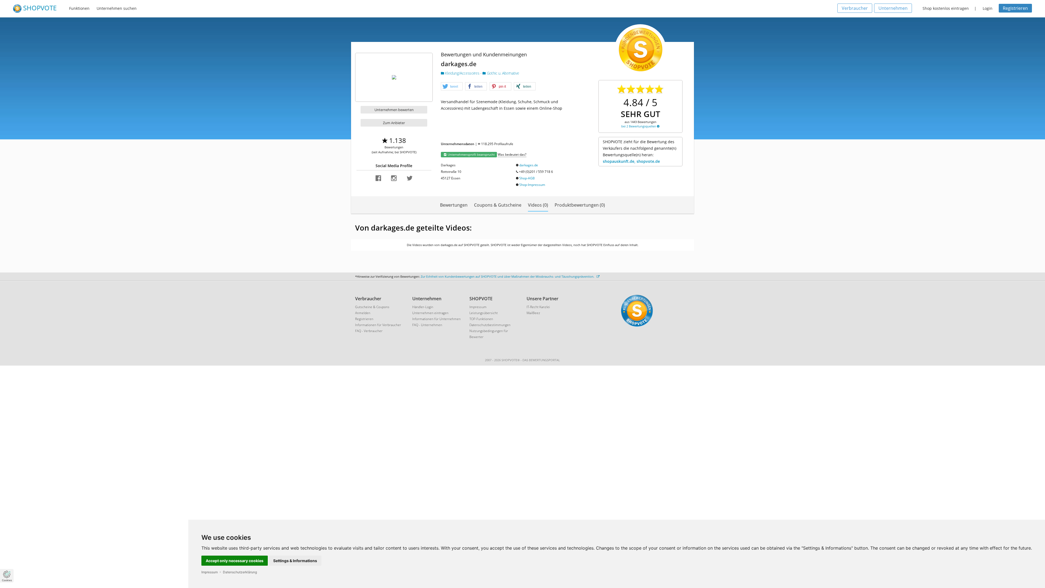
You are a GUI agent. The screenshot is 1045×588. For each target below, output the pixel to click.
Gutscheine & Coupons (372, 307)
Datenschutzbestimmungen (490, 325)
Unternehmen (893, 8)
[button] (451, 86)
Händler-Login (422, 307)
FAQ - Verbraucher (369, 331)
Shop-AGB (527, 178)
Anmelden (362, 313)
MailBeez (533, 313)
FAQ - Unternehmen (427, 325)
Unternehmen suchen (117, 8)
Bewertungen (454, 205)
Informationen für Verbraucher (378, 325)
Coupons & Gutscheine (497, 205)
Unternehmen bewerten (394, 109)
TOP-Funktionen (481, 319)
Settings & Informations (295, 560)
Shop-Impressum (532, 184)
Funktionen (79, 8)
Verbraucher (855, 8)
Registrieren (1015, 8)
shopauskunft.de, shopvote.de (631, 161)
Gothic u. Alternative (502, 73)
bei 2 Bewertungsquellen (639, 126)
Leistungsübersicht (483, 313)
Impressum (209, 572)
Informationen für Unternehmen (436, 319)
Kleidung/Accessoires (462, 73)
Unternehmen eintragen (430, 313)
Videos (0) (538, 205)
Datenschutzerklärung (240, 572)
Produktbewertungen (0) (580, 205)
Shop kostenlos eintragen (946, 8)
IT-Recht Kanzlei (538, 307)
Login (987, 8)
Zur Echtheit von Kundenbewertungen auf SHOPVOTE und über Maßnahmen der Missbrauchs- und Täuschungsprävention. (508, 276)
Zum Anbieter (394, 122)
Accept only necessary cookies (234, 560)
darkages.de (528, 165)
